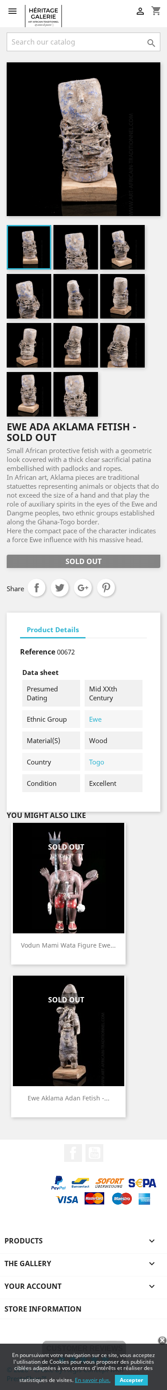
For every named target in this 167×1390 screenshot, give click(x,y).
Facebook (73, 1153)
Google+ (83, 588)
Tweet (60, 588)
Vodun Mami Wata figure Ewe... (68, 945)
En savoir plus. (92, 1380)
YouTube (94, 1153)
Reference (37, 651)
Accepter (131, 1380)
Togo (96, 761)
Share (36, 588)
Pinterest (106, 588)
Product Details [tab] (53, 629)
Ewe (95, 719)
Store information (42, 1309)
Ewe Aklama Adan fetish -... (69, 1098)
